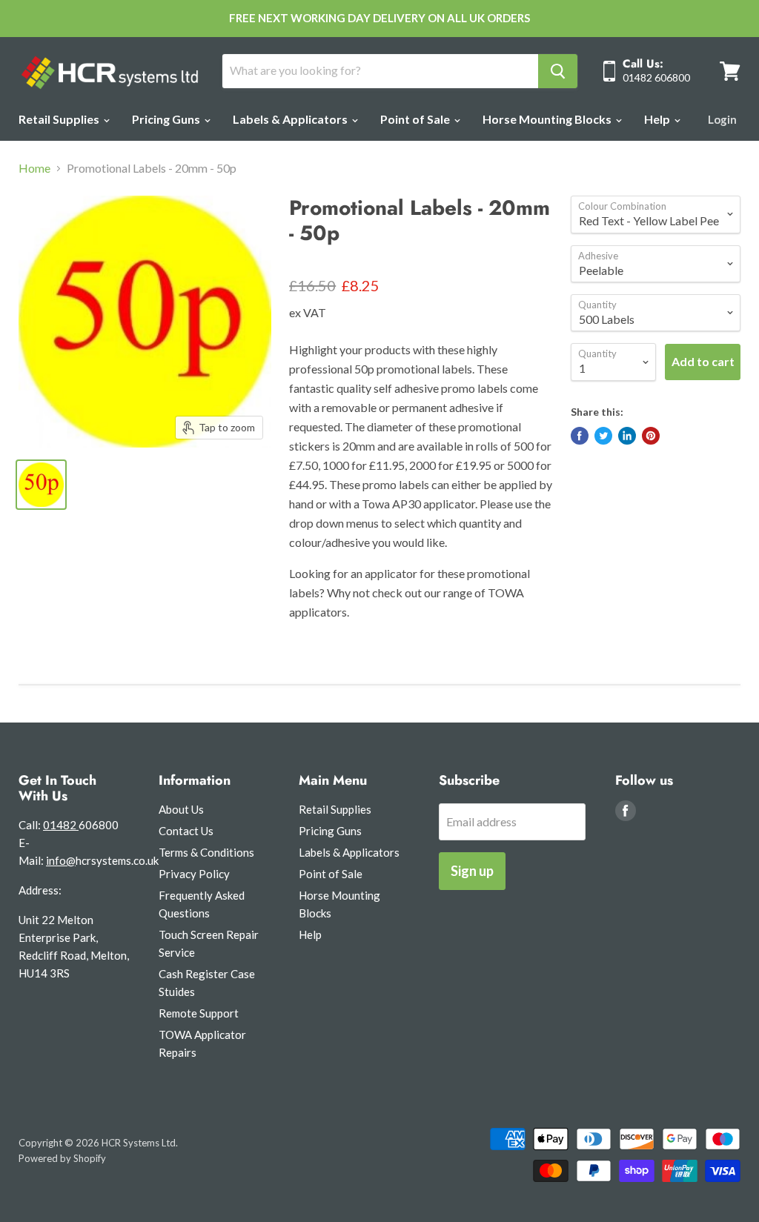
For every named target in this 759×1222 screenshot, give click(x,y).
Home (34, 168)
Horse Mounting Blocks (548, 119)
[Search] (557, 71)
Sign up (472, 871)
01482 (61, 824)
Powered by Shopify (62, 1158)
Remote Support (199, 1013)
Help (658, 119)
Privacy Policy (194, 873)
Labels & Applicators (291, 119)
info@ (61, 860)
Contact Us (186, 830)
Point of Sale (416, 119)
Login (722, 119)
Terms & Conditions (206, 852)
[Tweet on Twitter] (603, 436)
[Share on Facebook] (580, 436)
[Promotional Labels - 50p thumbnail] (41, 484)
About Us (181, 809)
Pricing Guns (167, 119)
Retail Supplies (60, 119)
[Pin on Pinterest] (651, 436)
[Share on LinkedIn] (627, 436)
